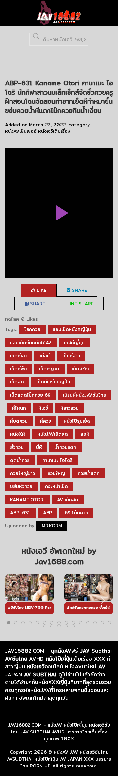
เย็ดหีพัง (18, 368)
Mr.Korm (52, 525)
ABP (47, 512)
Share (78, 290)
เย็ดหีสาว (71, 355)
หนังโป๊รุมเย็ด (77, 421)
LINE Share (80, 303)
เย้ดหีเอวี (18, 355)
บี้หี (39, 447)
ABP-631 (20, 512)
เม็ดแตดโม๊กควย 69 (30, 394)
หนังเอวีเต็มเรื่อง (54, 131)
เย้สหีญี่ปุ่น (74, 342)
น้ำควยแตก (65, 447)
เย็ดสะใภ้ (80, 368)
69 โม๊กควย (76, 512)
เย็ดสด (17, 381)
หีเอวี (43, 408)
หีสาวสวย (69, 408)
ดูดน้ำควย (20, 460)
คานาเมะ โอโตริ (57, 460)
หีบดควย (19, 421)
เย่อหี (45, 355)
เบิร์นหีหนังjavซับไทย (84, 394)
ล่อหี (84, 434)
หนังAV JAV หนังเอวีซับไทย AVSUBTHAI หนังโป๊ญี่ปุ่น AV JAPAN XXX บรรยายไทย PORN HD (59, 759)
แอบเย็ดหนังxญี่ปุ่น (72, 329)
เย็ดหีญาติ (49, 368)
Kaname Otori (27, 499)
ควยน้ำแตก (89, 473)
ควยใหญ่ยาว (22, 473)
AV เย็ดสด (67, 499)
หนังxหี (17, 434)
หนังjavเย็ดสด (52, 434)
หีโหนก (19, 408)
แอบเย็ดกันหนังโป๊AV (30, 342)
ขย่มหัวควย (21, 486)
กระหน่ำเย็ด (56, 486)
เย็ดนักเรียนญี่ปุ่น (53, 381)
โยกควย (32, 329)
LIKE (40, 290)
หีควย (45, 421)
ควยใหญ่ (56, 473)
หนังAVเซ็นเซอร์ (20, 131)
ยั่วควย (17, 447)
